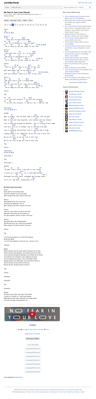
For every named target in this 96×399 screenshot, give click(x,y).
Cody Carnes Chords (75, 114)
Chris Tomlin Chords (75, 102)
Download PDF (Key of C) (33, 348)
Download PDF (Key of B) (33, 371)
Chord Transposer (43, 392)
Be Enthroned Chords (71, 60)
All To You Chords (70, 77)
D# (28, 24)
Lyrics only (13, 20)
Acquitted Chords (70, 73)
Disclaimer (77, 392)
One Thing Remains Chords (73, 26)
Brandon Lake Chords (75, 97)
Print (28, 329)
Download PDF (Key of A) (33, 368)
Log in (90, 3)
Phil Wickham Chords (75, 94)
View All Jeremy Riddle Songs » (78, 82)
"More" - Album (16, 14)
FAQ (37, 392)
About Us (29, 392)
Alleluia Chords (69, 34)
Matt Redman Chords (75, 119)
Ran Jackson (35, 14)
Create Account (16, 7)
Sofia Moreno (19, 377)
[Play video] (32, 314)
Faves (47, 329)
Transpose (35, 329)
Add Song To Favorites (33, 334)
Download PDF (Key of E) (33, 356)
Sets (23, 329)
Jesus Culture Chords (75, 125)
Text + (30, 20)
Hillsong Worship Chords (76, 105)
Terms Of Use (61, 392)
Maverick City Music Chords (77, 111)
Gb (40, 24)
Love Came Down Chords (72, 46)
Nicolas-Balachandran (26, 14)
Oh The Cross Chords (71, 38)
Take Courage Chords (71, 69)
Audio (41, 329)
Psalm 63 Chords (70, 68)
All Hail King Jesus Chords (72, 20)
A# (10, 24)
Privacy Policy (69, 392)
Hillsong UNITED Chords (76, 108)
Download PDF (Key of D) (33, 352)
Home (7, 7)
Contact (82, 392)
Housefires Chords (74, 128)
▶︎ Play (6, 20)
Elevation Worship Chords (76, 91)
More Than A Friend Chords (73, 64)
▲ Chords (32, 325)
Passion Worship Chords (76, 122)
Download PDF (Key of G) (33, 364)
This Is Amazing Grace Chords (74, 16)
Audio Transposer (53, 392)
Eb (30, 24)
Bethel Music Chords (75, 100)
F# (38, 24)
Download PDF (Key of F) (33, 360)
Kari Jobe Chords (74, 117)
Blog (33, 392)
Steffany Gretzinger (9, 15)
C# (20, 24)
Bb (12, 24)
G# (45, 24)
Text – (19, 20)
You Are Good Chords (71, 42)
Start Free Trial (82, 3)
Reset (25, 20)
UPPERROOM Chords (75, 131)
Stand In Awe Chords (71, 58)
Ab (5, 24)
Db (23, 24)
